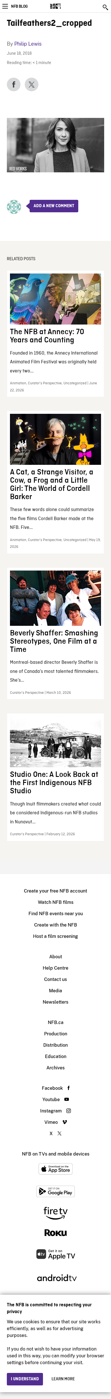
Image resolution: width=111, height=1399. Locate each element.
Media (55, 990)
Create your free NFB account (55, 891)
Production (55, 1033)
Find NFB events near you (55, 913)
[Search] (106, 7)
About (55, 956)
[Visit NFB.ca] (65, 6)
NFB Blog (19, 6)
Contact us (55, 979)
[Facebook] (13, 84)
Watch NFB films (55, 902)
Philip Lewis (28, 44)
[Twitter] (31, 84)
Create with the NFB (55, 925)
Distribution (55, 1045)
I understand (25, 1379)
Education (55, 1056)
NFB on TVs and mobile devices (55, 1154)
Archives (55, 1068)
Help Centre (55, 968)
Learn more (63, 1379)
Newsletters (55, 1002)
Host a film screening (55, 936)
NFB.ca (55, 1022)
